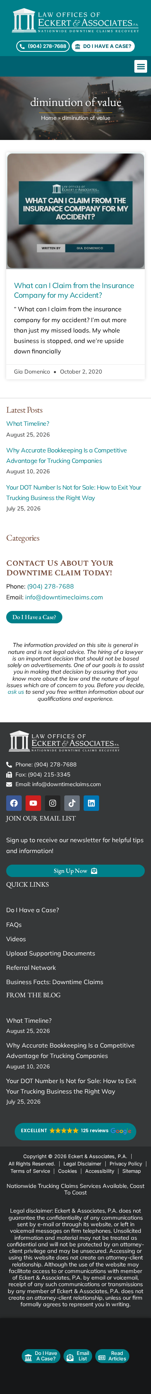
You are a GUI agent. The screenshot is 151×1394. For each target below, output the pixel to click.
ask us (16, 691)
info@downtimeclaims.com (64, 597)
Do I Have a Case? (32, 910)
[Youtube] (33, 803)
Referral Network (31, 967)
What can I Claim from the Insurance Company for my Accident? (74, 290)
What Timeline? (27, 423)
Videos (16, 939)
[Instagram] (52, 803)
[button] (140, 66)
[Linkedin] (91, 803)
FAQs (14, 924)
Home (49, 117)
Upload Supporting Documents (50, 953)
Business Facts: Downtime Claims (54, 982)
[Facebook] (14, 803)
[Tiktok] (72, 803)
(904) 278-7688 (50, 586)
